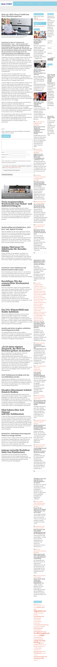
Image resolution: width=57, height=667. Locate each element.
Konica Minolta (38, 637)
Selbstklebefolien (37, 649)
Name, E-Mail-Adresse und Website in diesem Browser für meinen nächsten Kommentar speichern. (16, 161)
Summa (44, 651)
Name (3, 152)
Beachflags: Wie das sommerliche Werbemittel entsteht (15, 283)
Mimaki (42, 643)
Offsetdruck (36, 644)
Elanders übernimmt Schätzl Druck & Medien (16, 391)
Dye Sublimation (37, 626)
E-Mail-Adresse (5, 154)
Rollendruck (38, 648)
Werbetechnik (39, 658)
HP (34, 635)
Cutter (35, 609)
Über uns (30, 3)
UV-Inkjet (35, 654)
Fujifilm (44, 631)
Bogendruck (38, 604)
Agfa (35, 604)
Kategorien (20, 3)
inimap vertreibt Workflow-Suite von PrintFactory (15, 451)
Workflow (36, 660)
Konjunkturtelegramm (38, 639)
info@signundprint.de (39, 19)
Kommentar (6, 136)
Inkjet (42, 635)
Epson (43, 626)
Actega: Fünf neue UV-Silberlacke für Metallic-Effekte (14, 249)
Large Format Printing (39, 641)
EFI (41, 626)
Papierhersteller (43, 644)
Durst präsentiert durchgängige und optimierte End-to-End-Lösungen (15, 191)
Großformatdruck (42, 633)
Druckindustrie (39, 616)
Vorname (49, 48)
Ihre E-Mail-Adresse (50, 42)
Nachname (50, 53)
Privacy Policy (8, 167)
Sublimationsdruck (38, 651)
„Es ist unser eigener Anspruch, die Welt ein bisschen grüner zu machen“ (16, 348)
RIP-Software (39, 646)
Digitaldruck (40, 610)
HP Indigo (37, 635)
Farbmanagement (37, 630)
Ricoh (35, 646)
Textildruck (37, 653)
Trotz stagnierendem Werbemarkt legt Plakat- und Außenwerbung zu (16, 204)
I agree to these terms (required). (12, 170)
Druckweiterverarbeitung (41, 625)
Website (3, 157)
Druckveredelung (37, 621)
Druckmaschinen (37, 619)
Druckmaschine (37, 618)
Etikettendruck (38, 628)
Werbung (40, 3)
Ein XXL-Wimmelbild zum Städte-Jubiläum (15, 311)
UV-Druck (43, 653)
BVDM (39, 607)
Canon (43, 607)
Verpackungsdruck (40, 657)
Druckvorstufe (37, 623)
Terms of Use (17, 167)
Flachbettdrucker (38, 631)
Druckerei (36, 613)
